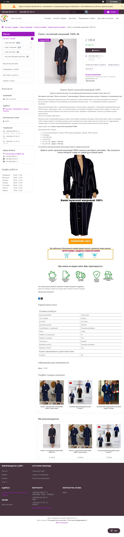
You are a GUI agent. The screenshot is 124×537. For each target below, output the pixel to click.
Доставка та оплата (106, 18)
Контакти (72, 18)
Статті (4, 482)
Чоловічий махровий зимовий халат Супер (109, 407)
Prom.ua (74, 518)
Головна (48, 18)
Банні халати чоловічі (56, 27)
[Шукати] (86, 11)
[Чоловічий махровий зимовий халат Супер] (109, 392)
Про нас (5, 471)
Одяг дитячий (10, 52)
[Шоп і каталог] (4, 18)
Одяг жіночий (10, 43)
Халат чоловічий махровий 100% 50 (52, 451)
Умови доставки (38, 471)
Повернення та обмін (87, 18)
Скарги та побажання (40, 474)
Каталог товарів (59, 18)
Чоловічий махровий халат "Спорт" (80, 407)
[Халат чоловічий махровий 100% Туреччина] (52, 392)
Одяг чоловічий (26, 27)
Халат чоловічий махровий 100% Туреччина (52, 407)
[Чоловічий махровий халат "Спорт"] (80, 392)
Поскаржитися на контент (57, 520)
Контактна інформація (41, 478)
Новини (4, 478)
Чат (115, 531)
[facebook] (39, 299)
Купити (96, 50)
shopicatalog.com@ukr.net (14, 154)
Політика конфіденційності (77, 520)
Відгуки (4, 474)
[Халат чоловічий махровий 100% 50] (52, 436)
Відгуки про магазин (10, 63)
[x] (42, 299)
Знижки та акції (9, 81)
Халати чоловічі (40, 27)
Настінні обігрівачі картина (15, 56)
